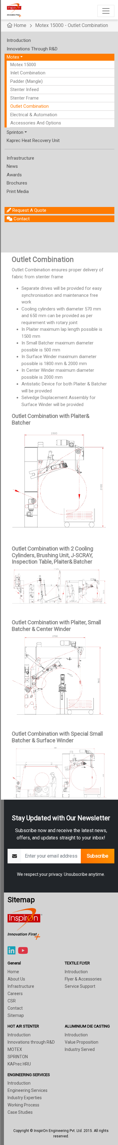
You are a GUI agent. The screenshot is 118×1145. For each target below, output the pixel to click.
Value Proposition (81, 1042)
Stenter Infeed (24, 89)
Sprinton (15, 132)
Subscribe (97, 856)
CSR (12, 1000)
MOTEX (15, 1049)
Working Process (23, 1105)
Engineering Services (28, 1090)
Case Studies (20, 1112)
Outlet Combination (29, 106)
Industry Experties (25, 1097)
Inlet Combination (27, 73)
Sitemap (16, 1015)
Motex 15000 (23, 64)
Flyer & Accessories (83, 979)
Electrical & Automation (33, 114)
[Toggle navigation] (105, 11)
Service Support (80, 986)
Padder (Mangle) (26, 81)
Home (19, 25)
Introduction (76, 971)
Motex (13, 57)
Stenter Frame (24, 98)
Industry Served (80, 1049)
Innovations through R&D (31, 1042)
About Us (16, 979)
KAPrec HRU (19, 1064)
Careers (15, 993)
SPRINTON (18, 1056)
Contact (15, 1008)
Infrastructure (21, 986)
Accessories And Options (35, 123)
